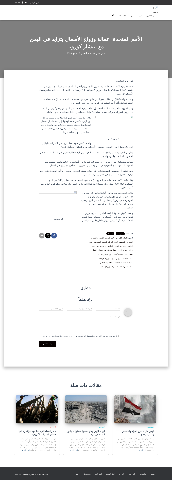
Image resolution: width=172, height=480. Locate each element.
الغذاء (91, 242)
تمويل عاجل (128, 254)
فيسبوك (22, 3)
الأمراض (119, 238)
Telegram (17, 3)
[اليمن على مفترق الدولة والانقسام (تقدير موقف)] (135, 409)
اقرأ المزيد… (141, 450)
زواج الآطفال (118, 254)
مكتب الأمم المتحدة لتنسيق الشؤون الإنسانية (117, 267)
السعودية (97, 242)
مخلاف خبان (142, 474)
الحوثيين (122, 242)
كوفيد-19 (100, 258)
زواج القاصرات (106, 254)
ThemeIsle (18, 474)
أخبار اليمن (120, 233)
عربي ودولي (87, 474)
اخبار (77, 474)
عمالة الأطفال (128, 258)
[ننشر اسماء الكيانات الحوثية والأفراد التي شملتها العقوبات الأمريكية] (37, 409)
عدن (98, 254)
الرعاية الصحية (107, 242)
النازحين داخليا (102, 246)
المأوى (130, 246)
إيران (125, 238)
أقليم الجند (98, 474)
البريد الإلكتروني (33, 3)
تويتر (26, 3)
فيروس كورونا (116, 258)
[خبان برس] (153, 9)
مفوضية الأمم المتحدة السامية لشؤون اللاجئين (116, 262)
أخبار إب (121, 474)
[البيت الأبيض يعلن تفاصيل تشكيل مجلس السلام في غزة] (86, 409)
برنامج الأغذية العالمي (125, 250)
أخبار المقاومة (110, 474)
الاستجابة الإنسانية (97, 238)
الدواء (116, 242)
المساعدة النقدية (121, 246)
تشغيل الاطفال (97, 250)
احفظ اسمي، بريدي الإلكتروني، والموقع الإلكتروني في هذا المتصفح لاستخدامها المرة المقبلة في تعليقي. (79, 336)
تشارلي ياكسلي (110, 250)
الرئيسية (110, 233)
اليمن (93, 246)
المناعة (110, 246)
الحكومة (130, 242)
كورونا (107, 258)
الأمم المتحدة (109, 238)
